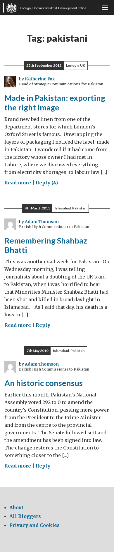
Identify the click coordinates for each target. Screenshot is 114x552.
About (16, 507)
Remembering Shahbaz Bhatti (45, 245)
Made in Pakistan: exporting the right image (54, 102)
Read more (17, 183)
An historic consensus (43, 383)
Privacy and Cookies (34, 525)
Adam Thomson (42, 221)
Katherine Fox (40, 79)
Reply (43, 325)
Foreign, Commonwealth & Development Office (53, 8)
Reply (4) (47, 183)
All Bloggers (25, 516)
